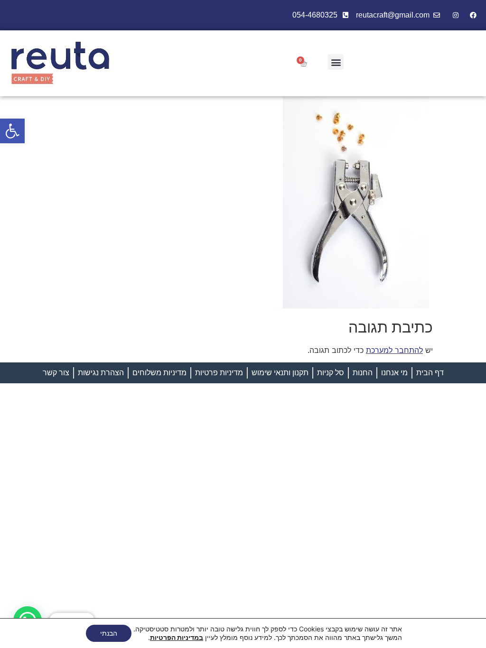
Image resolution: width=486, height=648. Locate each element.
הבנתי (108, 633)
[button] (12, 131)
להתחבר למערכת (394, 350)
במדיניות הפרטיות (176, 637)
